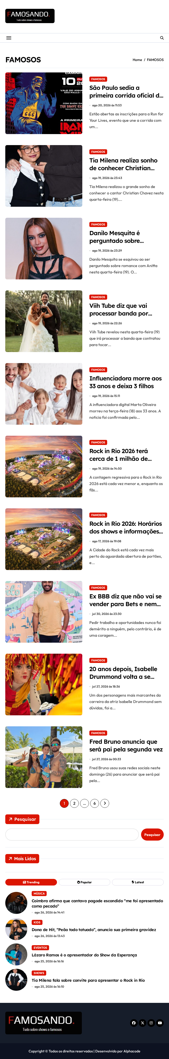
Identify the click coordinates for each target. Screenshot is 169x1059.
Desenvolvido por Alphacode (117, 1051)
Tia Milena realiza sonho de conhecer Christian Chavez (123, 168)
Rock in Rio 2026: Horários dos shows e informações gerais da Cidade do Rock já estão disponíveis (125, 535)
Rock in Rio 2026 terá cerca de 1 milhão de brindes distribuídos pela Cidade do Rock (123, 462)
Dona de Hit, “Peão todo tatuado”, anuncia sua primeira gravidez (94, 929)
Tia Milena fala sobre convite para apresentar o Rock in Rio (88, 980)
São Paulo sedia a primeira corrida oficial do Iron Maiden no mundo (126, 95)
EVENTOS (40, 947)
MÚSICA (39, 893)
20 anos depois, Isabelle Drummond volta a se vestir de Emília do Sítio (123, 676)
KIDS (37, 922)
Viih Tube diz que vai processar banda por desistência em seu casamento (118, 317)
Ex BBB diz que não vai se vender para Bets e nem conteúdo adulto (125, 603)
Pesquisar (25, 819)
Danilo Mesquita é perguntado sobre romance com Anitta (118, 240)
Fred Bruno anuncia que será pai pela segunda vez (126, 745)
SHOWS (39, 973)
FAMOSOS (98, 79)
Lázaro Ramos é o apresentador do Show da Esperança (84, 955)
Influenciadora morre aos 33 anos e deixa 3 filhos (125, 382)
